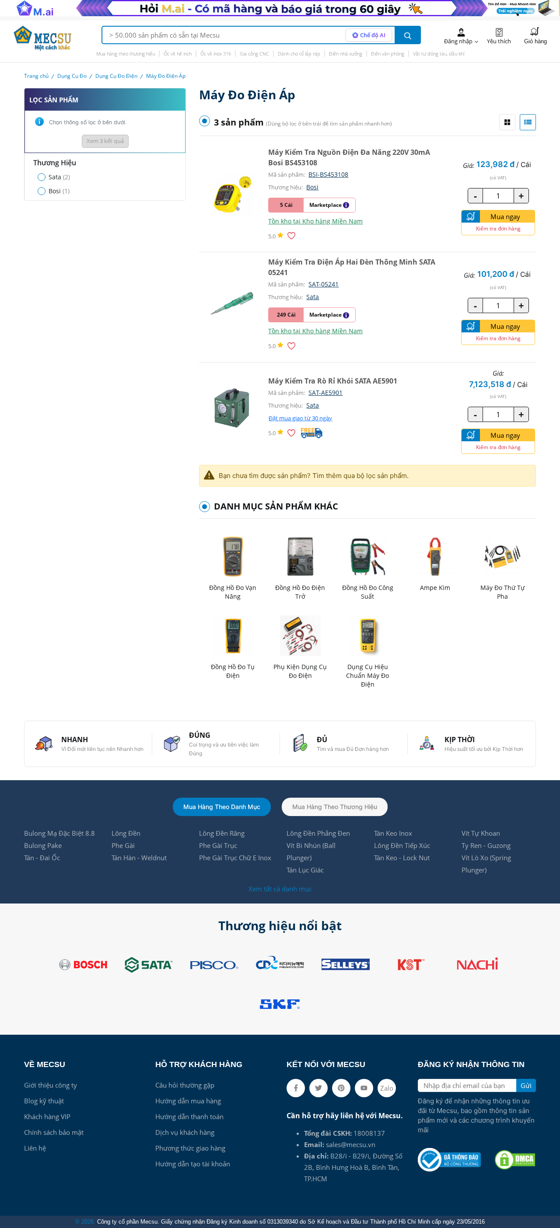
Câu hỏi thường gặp (184, 1085)
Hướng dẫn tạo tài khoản (192, 1163)
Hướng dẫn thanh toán (189, 1116)
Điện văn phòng (387, 53)
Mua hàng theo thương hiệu (125, 53)
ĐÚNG (199, 735)
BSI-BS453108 (328, 174)
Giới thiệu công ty (50, 1085)
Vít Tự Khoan (481, 833)
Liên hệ (35, 1148)
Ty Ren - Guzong (486, 845)
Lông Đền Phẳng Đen (318, 833)
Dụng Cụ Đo (72, 76)
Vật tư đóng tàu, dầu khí (438, 53)
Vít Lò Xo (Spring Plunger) (486, 863)
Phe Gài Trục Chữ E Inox (235, 857)
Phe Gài (123, 845)
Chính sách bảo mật (54, 1132)
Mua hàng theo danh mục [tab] (221, 806)
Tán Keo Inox (393, 833)
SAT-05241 (323, 284)
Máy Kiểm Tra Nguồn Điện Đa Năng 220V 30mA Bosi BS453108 (349, 157)
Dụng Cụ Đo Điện (116, 76)
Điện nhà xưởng (345, 53)
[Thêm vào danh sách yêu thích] (293, 235)
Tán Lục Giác (305, 869)
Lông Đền (126, 833)
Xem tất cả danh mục (280, 888)
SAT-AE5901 (325, 392)
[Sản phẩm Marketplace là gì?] (346, 205)
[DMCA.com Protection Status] (515, 1159)
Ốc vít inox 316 (215, 53)
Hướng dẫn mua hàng (188, 1100)
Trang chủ (36, 76)
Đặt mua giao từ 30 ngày (300, 418)
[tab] (507, 122)
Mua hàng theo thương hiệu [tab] (334, 806)
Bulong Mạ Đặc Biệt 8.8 (59, 833)
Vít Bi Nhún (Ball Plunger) (311, 851)
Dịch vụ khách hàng (184, 1132)
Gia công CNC (254, 53)
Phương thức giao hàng (190, 1148)
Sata (312, 297)
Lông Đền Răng (222, 833)
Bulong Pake (43, 845)
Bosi (312, 187)
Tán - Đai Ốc (42, 857)
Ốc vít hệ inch (178, 53)
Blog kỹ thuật (44, 1100)
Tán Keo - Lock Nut (402, 857)
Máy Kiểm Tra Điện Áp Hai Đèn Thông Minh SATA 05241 (351, 267)
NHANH (74, 739)
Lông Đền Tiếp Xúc (402, 845)
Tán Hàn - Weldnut (139, 857)
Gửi (526, 1085)
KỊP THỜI (459, 739)
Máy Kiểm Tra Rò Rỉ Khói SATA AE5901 (332, 381)
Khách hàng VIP (47, 1116)
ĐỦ (322, 739)
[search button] (408, 35)
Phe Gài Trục (218, 845)
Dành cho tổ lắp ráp (299, 53)
